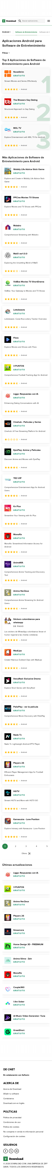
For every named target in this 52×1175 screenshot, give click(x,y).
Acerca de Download (12, 1089)
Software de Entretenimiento (26, 32)
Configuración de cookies (14, 1136)
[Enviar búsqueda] (20, 21)
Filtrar (5, 53)
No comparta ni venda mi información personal (23, 1131)
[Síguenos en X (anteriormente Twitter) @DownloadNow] (11, 1151)
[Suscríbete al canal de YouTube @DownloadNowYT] (16, 1151)
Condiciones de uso (12, 1122)
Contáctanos (8, 1098)
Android (5, 32)
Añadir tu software (11, 1094)
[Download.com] (9, 20)
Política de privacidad (12, 1117)
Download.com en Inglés (13, 1103)
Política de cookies (11, 1127)
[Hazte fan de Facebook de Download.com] (5, 1151)
